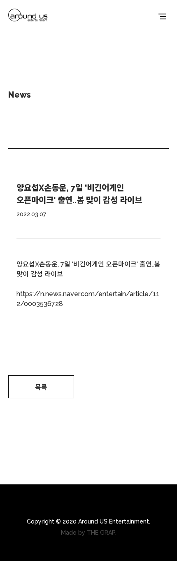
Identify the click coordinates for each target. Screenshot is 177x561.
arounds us (28, 16)
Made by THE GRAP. (88, 532)
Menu (162, 16)
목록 (41, 387)
